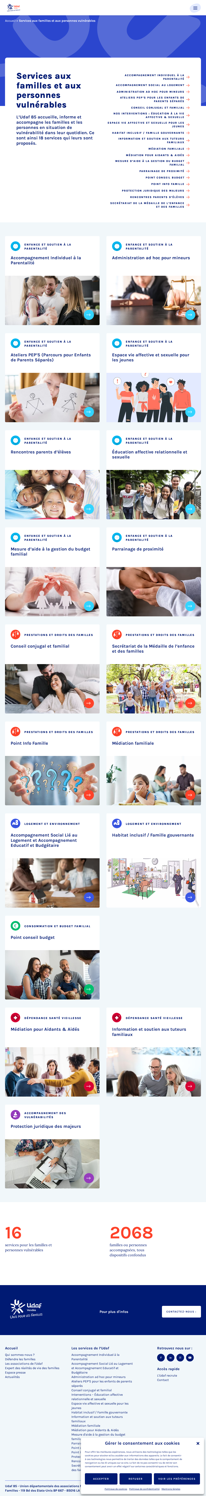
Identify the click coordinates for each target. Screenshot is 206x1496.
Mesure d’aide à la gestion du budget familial (149, 163)
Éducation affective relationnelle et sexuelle (149, 454)
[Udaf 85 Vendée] (13, 8)
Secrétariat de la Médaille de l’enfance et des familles (147, 205)
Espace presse (15, 1372)
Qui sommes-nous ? (20, 1355)
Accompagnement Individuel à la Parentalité (154, 77)
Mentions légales (171, 1489)
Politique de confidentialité (144, 1489)
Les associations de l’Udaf (23, 1363)
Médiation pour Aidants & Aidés (155, 155)
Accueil (10, 21)
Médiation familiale (166, 148)
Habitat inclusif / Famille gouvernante (148, 132)
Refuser (136, 1478)
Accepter (101, 1478)
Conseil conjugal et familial (157, 107)
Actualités (12, 1377)
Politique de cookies (116, 1489)
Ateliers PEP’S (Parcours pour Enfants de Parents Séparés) (51, 357)
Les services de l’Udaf (90, 1348)
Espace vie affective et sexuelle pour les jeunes (146, 124)
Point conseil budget (165, 177)
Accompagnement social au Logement (150, 85)
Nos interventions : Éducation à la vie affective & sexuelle (148, 115)
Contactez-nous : (181, 1311)
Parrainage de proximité (161, 171)
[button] (198, 1443)
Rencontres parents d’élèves (157, 197)
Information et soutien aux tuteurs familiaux (151, 140)
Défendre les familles (20, 1359)
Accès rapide (168, 1369)
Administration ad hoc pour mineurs (150, 91)
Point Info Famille (167, 184)
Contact (163, 1380)
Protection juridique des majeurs (153, 190)
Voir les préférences (177, 1478)
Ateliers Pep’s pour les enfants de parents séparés (152, 99)
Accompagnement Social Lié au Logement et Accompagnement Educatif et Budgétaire (44, 840)
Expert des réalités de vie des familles (32, 1368)
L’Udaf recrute (167, 1375)
